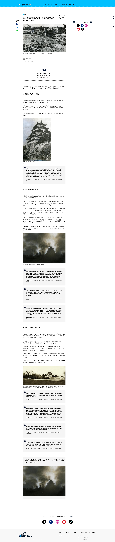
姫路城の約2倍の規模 (44, 73)
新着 (44, 5)
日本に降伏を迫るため (44, 75)
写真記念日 (32, 61)
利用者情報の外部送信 (82, 539)
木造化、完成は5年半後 (44, 77)
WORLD (71, 5)
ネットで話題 (63, 5)
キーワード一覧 (62, 535)
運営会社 (80, 535)
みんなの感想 (63, 15)
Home (19, 9)
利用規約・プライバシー (83, 537)
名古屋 (28, 61)
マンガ (50, 5)
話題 (22, 9)
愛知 (24, 61)
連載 (56, 5)
